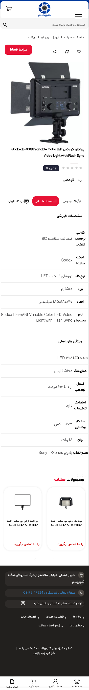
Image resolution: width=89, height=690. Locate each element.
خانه (81, 37)
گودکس (68, 180)
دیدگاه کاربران (16, 201)
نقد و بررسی (69, 201)
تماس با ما (76, 625)
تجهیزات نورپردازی (50, 37)
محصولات (69, 37)
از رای (51, 168)
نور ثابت (32, 37)
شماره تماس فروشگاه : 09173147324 (49, 592)
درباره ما (77, 617)
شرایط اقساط (18, 49)
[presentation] (54, 559)
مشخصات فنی (43, 201)
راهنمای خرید (28, 617)
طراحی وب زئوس (44, 653)
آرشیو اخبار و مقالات (49, 625)
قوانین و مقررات (55, 617)
